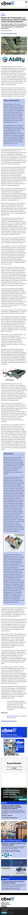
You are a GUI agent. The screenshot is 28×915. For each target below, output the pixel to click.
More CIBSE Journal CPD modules (11, 851)
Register (3, 15)
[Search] (26, 7)
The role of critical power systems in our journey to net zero (13, 882)
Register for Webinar (7, 815)
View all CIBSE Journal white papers (11, 888)
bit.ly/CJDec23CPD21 (13, 716)
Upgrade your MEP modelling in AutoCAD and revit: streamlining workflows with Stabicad (11, 807)
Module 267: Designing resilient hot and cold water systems (14, 844)
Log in (2, 13)
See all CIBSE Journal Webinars (9, 817)
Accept (4, 912)
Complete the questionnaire (9, 33)
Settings (11, 912)
